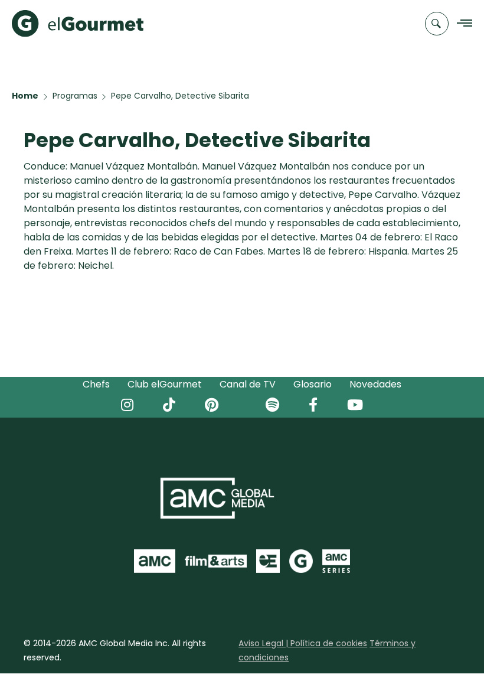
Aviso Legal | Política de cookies (302, 643)
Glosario (312, 384)
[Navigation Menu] (461, 24)
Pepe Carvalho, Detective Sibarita (180, 96)
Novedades (375, 384)
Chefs (96, 384)
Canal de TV (248, 384)
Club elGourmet (164, 384)
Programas (75, 96)
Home (25, 96)
